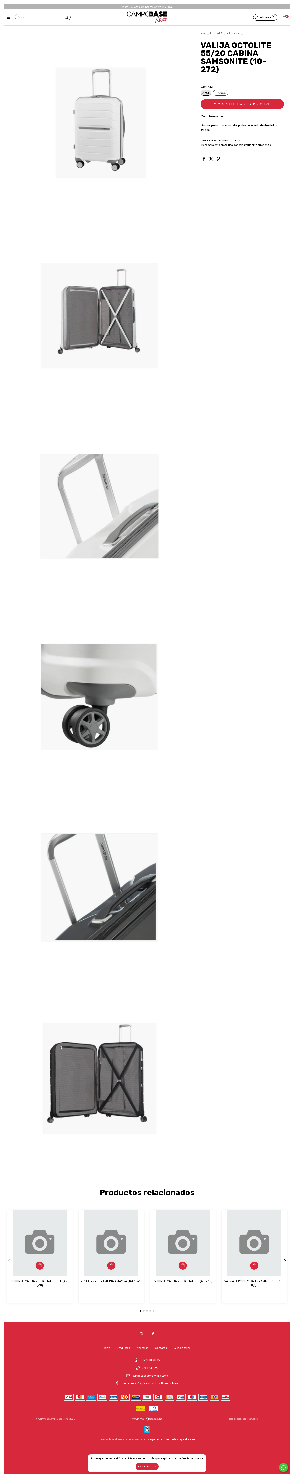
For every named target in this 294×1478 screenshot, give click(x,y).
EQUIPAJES (216, 32)
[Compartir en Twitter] (211, 159)
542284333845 (150, 1360)
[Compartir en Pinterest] (218, 159)
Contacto (161, 1347)
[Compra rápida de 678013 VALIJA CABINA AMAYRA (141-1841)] (111, 1266)
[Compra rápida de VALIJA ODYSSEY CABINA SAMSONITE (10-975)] (254, 1266)
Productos (123, 1347)
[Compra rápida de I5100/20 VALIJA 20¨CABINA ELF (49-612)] (183, 1266)
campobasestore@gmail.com (150, 1375)
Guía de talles (182, 1347)
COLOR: (207, 87)
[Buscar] (67, 17)
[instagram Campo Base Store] (141, 1333)
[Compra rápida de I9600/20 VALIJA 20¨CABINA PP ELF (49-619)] (40, 1266)
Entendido (147, 1466)
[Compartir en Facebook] (204, 159)
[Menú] (9, 17)
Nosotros (142, 1347)
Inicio (203, 32)
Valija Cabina (233, 32)
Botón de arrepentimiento (180, 1439)
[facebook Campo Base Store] (152, 1333)
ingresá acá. (156, 1439)
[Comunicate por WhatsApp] (283, 1467)
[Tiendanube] (147, 1419)
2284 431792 (150, 1368)
